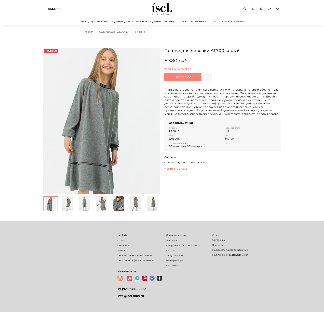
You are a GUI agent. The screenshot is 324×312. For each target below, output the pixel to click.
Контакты (122, 250)
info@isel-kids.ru (130, 296)
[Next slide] (154, 120)
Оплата (170, 250)
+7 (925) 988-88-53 (131, 289)
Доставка (171, 240)
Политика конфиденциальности (135, 260)
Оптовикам (123, 245)
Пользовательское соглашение (135, 255)
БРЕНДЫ (170, 21)
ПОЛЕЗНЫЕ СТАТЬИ (203, 21)
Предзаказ (183, 77)
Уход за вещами (175, 255)
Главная (88, 31)
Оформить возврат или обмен (183, 245)
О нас (120, 240)
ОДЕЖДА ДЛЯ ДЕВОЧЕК (94, 21)
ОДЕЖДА (156, 21)
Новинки (140, 31)
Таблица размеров (177, 69)
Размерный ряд (175, 260)
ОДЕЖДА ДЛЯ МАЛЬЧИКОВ (129, 21)
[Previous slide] (47, 120)
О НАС (184, 21)
